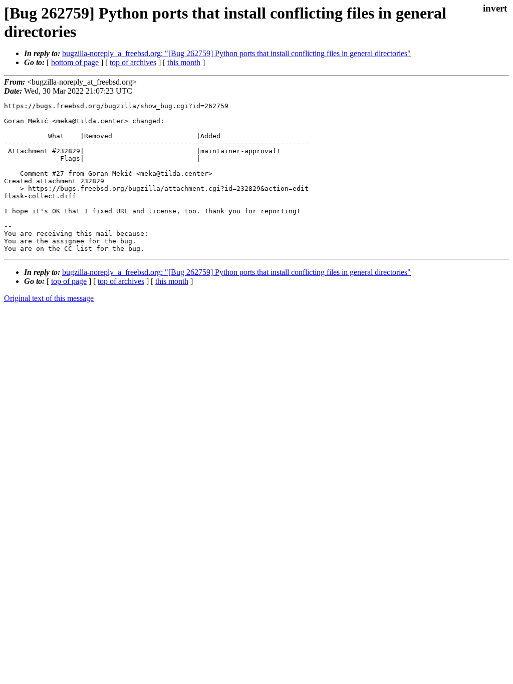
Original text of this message (49, 298)
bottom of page (75, 62)
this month (183, 62)
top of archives (133, 62)
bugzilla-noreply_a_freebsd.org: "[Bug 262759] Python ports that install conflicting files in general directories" (236, 53)
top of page (69, 281)
